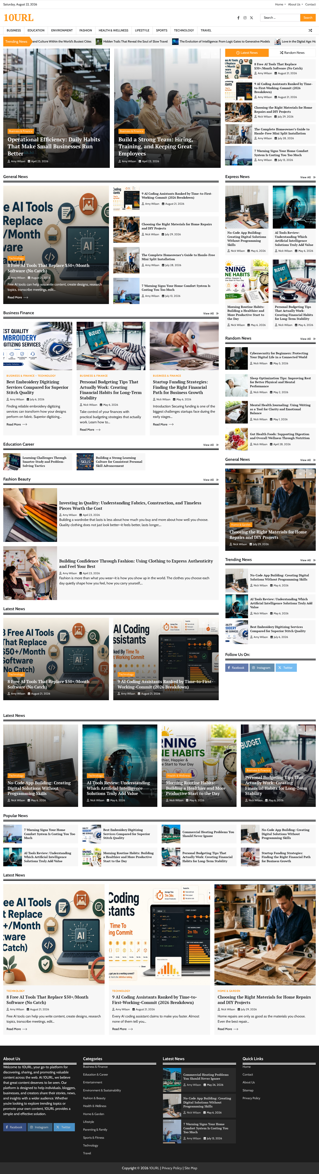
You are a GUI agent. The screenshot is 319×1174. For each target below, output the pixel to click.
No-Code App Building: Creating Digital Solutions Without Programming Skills (246, 239)
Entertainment (92, 1082)
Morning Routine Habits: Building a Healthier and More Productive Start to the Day (245, 313)
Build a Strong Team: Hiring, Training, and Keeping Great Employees (155, 146)
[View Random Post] (310, 30)
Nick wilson (265, 116)
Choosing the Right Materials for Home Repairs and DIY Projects (283, 109)
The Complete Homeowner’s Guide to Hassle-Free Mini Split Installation (281, 131)
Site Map (190, 1168)
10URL (18, 17)
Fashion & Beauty (94, 1098)
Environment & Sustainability (102, 1090)
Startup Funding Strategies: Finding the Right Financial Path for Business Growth (180, 387)
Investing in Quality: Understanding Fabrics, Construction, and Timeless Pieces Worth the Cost (130, 505)
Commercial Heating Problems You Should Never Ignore (281, 603)
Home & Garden (241, 524)
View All (208, 313)
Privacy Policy (251, 1098)
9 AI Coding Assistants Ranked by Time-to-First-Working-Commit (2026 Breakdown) (283, 88)
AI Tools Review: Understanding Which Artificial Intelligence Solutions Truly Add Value (294, 239)
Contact (310, 4)
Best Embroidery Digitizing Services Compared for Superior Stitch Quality (37, 387)
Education (36, 30)
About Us (294, 4)
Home (279, 4)
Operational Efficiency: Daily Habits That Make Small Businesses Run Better (54, 146)
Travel (206, 30)
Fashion (85, 30)
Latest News (249, 53)
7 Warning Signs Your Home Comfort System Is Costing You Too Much (281, 153)
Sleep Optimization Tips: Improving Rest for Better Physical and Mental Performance (280, 382)
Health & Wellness (113, 30)
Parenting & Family (95, 1129)
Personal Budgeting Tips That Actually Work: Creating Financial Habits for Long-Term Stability (111, 390)
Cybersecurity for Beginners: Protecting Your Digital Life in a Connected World (279, 355)
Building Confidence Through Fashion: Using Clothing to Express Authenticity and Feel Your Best (136, 563)
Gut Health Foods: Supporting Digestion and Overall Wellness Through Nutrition (280, 436)
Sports (161, 30)
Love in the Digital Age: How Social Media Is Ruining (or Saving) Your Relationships (197, 41)
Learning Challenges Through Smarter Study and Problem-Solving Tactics (44, 462)
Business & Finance (20, 131)
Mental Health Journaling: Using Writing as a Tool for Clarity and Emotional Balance (280, 409)
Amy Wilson (18, 161)
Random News (294, 53)
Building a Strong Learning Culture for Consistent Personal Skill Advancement (119, 462)
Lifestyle (142, 30)
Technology (184, 30)
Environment (62, 30)
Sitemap (248, 1090)
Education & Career (95, 1074)
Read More (15, 297)
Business (14, 30)
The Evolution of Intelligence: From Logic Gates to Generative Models (87, 41)
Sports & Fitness (93, 1138)
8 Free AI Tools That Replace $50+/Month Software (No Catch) (278, 66)
